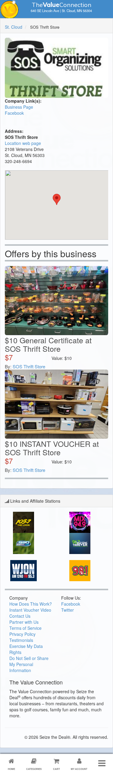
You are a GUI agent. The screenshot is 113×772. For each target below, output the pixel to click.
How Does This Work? (30, 604)
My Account (79, 768)
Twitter (67, 610)
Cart (56, 768)
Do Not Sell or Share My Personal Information (29, 664)
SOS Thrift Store (29, 366)
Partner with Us (24, 622)
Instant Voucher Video (30, 610)
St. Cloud (13, 27)
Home (11, 768)
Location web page (23, 143)
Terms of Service (25, 628)
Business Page (19, 107)
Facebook (14, 113)
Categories (34, 768)
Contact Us (19, 616)
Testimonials (21, 640)
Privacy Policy (22, 634)
